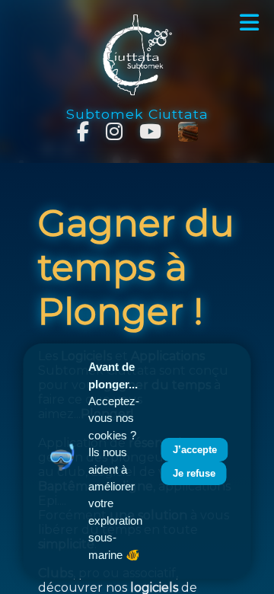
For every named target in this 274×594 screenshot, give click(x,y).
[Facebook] (83, 132)
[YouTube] (150, 132)
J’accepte (195, 449)
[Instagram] (114, 132)
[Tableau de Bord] (188, 132)
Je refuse (194, 473)
